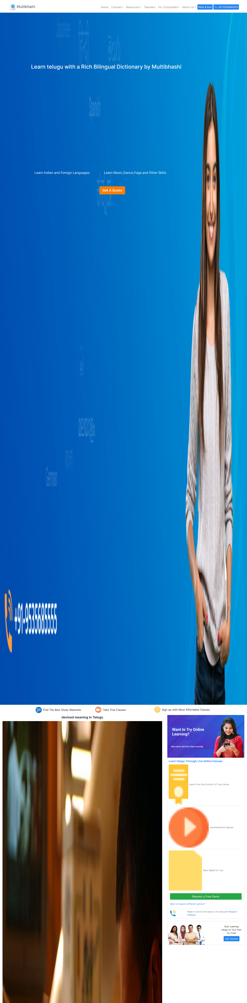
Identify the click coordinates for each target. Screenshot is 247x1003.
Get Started (231, 938)
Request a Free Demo (205, 896)
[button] (117, 7)
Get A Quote (112, 190)
